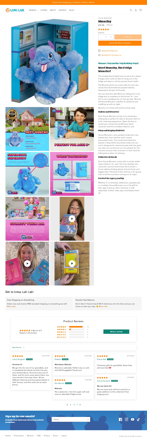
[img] (17, 356)
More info (11, 306)
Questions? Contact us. (111, 55)
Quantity (101, 33)
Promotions (19, 435)
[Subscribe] (87, 419)
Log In (64, 435)
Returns (30, 435)
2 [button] (70, 404)
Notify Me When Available (120, 43)
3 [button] (74, 404)
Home (8, 435)
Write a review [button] (116, 331)
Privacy (47, 435)
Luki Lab (126, 436)
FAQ (39, 435)
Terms (56, 435)
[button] (33, 10)
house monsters (105, 18)
